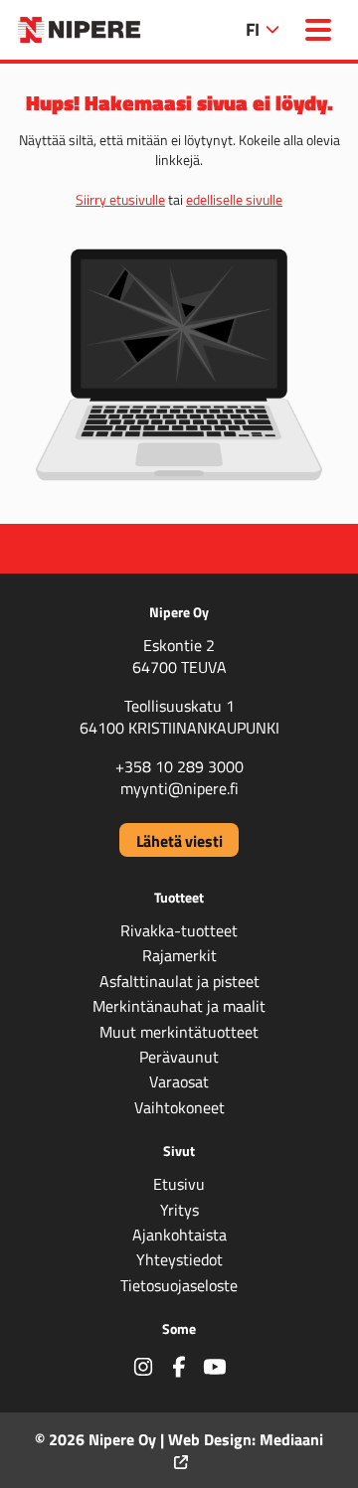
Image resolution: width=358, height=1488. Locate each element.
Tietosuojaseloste (179, 1285)
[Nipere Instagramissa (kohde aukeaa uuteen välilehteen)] (143, 1366)
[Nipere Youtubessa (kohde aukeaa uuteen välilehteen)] (215, 1366)
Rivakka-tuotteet (179, 930)
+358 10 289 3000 (179, 766)
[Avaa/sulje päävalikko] (318, 30)
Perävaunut (179, 1057)
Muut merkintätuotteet (179, 1032)
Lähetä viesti (179, 840)
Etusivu (179, 1184)
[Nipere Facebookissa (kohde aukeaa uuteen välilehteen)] (179, 1366)
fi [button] (255, 29)
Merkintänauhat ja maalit (179, 1006)
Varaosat (179, 1081)
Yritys (179, 1210)
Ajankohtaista (179, 1234)
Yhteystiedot (179, 1259)
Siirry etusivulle (120, 199)
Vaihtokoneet (179, 1107)
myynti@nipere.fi (179, 788)
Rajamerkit (179, 955)
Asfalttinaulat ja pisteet (179, 981)
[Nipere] (79, 30)
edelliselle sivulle (234, 199)
